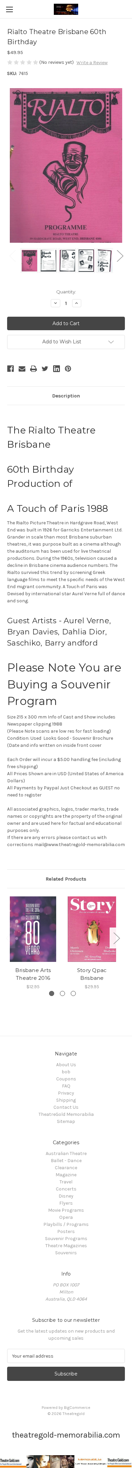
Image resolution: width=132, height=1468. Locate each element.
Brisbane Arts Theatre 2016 (33, 974)
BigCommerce (77, 1407)
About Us (66, 1065)
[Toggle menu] (9, 9)
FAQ (66, 1086)
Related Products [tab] (66, 879)
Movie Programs (66, 1210)
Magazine (66, 1175)
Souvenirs (66, 1253)
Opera (66, 1217)
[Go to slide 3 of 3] (73, 993)
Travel (66, 1182)
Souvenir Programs (66, 1238)
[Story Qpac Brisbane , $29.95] (92, 929)
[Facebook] (10, 368)
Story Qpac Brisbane (92, 974)
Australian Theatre (66, 1153)
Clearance (66, 1168)
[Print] (33, 368)
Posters (66, 1231)
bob (66, 1072)
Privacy (66, 1093)
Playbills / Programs (66, 1224)
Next (120, 255)
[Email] (22, 368)
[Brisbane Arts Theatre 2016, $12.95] (33, 929)
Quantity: (66, 291)
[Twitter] (45, 368)
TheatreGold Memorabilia (66, 1114)
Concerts (66, 1189)
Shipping (66, 1100)
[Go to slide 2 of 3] (62, 993)
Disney (66, 1196)
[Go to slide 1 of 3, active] (51, 993)
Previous (12, 255)
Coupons (66, 1079)
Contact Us (66, 1107)
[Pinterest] (68, 368)
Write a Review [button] (92, 62)
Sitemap (66, 1121)
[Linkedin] (56, 368)
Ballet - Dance (66, 1160)
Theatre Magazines (66, 1246)
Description (66, 396)
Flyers (66, 1203)
